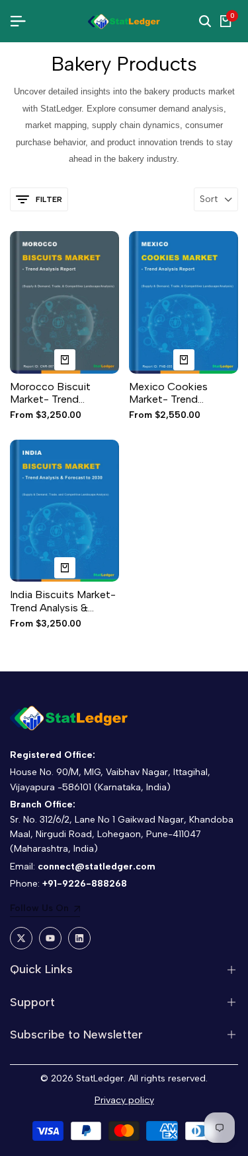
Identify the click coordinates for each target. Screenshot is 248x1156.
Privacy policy (124, 1100)
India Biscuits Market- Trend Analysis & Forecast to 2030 (63, 600)
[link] (45, 910)
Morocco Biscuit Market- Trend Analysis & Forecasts (59, 392)
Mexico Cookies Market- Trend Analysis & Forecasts (178, 392)
